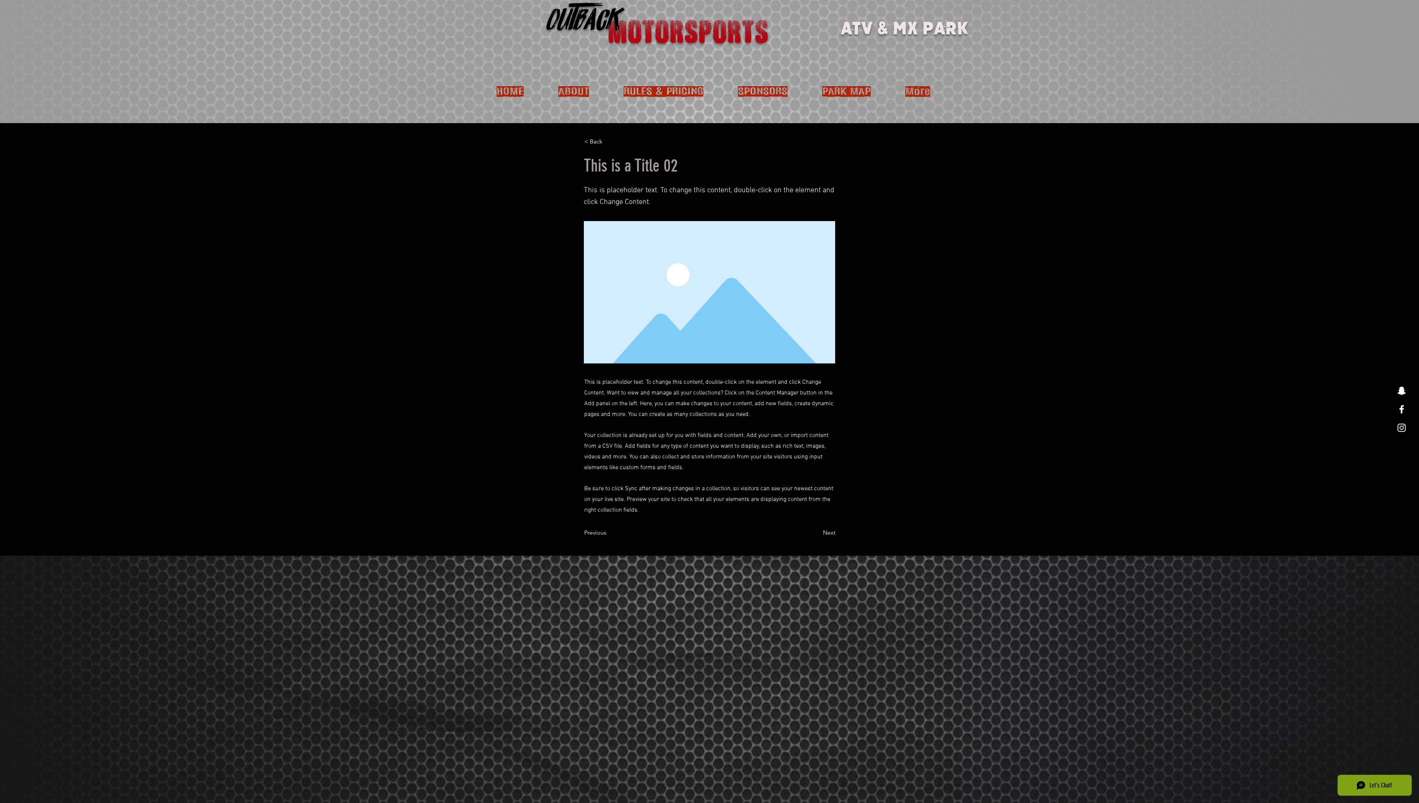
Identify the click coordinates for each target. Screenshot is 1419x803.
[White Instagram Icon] (1401, 427)
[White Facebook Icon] (1401, 409)
